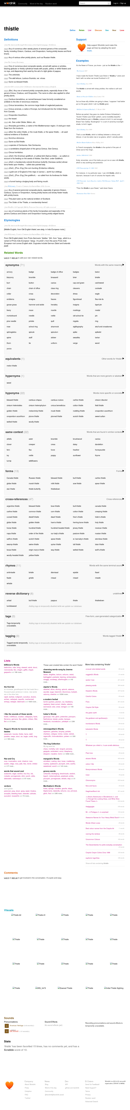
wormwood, (47, 706)
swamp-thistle (12, 544)
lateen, (46, 674)
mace (31, 310)
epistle (75, 572)
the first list (9, 687)
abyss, (70, 788)
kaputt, (46, 776)
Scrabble (9, 1049)
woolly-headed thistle (15, 555)
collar (9, 293)
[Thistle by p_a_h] (65, 914)
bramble (32, 277)
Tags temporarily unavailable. (13, 624)
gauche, (65, 788)
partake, (68, 731)
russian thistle (100, 533)
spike (75, 332)
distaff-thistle (34, 516)
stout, (18, 736)
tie (30, 343)
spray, (23, 791)
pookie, (61, 719)
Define (72, 30)
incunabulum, (57, 721)
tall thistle (76, 544)
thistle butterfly (34, 488)
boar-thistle (55, 506)
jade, (21, 763)
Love (122, 30)
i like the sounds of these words (18, 714)
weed (9, 382)
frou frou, (27, 773)
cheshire (53, 694)
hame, (26, 734)
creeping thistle (101, 511)
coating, (54, 761)
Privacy (88, 1094)
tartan (97, 337)
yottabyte (65, 721)
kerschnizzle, (65, 773)
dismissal (54, 572)
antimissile (11, 572)
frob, (53, 716)
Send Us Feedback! (92, 1084)
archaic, (7, 699)
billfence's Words (11, 664)
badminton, (8, 667)
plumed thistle (56, 416)
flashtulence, (48, 719)
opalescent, (54, 763)
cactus (53, 282)
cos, (69, 791)
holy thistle (99, 522)
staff (30, 337)
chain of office (34, 288)
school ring (33, 326)
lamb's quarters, (49, 701)
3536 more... (64, 694)
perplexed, (65, 776)
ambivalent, (55, 751)
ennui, (61, 751)
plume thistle (34, 416)
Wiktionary (11, 186)
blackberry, (69, 701)
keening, (63, 677)
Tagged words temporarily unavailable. (17, 644)
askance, (71, 689)
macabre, (54, 754)
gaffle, (25, 670)
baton (97, 271)
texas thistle (11, 549)
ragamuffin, (47, 736)
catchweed (99, 282)
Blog (46, 1084)
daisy (75, 444)
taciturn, (59, 674)
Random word (51, 3)
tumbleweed (12, 606)
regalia (75, 321)
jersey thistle (78, 528)
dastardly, (57, 791)
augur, (52, 692)
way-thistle (55, 549)
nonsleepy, (54, 679)
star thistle (11, 488)
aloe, (54, 706)
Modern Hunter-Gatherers (84, 142)
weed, (28, 791)
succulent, (8, 796)
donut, (35, 667)
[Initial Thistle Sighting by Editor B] (113, 987)
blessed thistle (12, 399)
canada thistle (100, 506)
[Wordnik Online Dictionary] (10, 3)
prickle (31, 321)
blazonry (10, 277)
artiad (9, 600)
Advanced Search (91, 1101)
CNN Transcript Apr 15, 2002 (85, 168)
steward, (24, 667)
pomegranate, (16, 776)
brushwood (77, 438)
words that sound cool (14, 771)
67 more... (28, 778)
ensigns (32, 299)
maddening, (70, 761)
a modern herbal (50, 699)
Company (29, 1081)
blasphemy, (68, 751)
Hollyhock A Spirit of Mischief (85, 109)
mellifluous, (13, 716)
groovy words (49, 771)
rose (8, 326)
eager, (14, 773)
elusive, (33, 697)
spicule (31, 332)
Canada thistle (12, 478)
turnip (9, 460)
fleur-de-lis (99, 299)
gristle (31, 577)
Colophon (28, 1091)
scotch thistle (78, 416)
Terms (87, 1091)
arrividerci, (47, 761)
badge (31, 271)
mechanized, (29, 699)
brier (75, 277)
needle (31, 315)
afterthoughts (63, 679)
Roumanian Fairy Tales (83, 193)
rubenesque (16, 778)
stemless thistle (101, 538)
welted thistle (12, 421)
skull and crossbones (103, 326)
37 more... (11, 766)
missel (75, 577)
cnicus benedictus (58, 405)
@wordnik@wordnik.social (54, 1094)
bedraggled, (47, 677)
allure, (53, 689)
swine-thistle (34, 544)
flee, (20, 719)
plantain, (58, 701)
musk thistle (55, 410)
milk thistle (55, 483)
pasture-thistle (78, 533)
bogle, (26, 736)
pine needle (11, 321)
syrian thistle (56, 544)
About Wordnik (30, 1084)
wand (97, 343)
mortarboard (12, 315)
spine (9, 337)
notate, (66, 734)
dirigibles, (52, 674)
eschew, (12, 697)
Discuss (98, 30)
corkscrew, (47, 773)
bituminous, (66, 692)
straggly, (46, 679)
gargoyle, (47, 751)
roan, (31, 761)
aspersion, (47, 731)
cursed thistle (12, 516)
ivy (8, 455)
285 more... (59, 793)
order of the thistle (36, 533)
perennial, (8, 791)
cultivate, (33, 793)
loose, (64, 761)
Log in (6, 257)
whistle (9, 583)
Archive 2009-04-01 (83, 155)
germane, (15, 719)
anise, (58, 706)
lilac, (25, 763)
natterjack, (14, 699)
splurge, (51, 788)
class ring (55, 288)
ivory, (17, 763)
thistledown (55, 488)
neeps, (13, 736)
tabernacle (21, 701)
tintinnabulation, (58, 736)
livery (9, 310)
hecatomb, (47, 721)
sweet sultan (100, 416)
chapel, (31, 670)
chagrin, (20, 670)
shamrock (55, 326)
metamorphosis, (55, 776)
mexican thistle (101, 528)
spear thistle (100, 483)
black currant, (56, 704)
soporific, (21, 699)
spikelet (98, 332)
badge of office (57, 271)
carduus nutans (57, 399)
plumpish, (62, 763)
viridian (34, 763)
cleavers (76, 288)
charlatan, (47, 734)
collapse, (54, 734)
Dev (66, 1081)
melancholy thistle (36, 410)
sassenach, (8, 734)
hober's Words (49, 714)
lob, (32, 773)
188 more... (11, 739)
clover (9, 444)
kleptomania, (48, 791)
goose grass (12, 304)
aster (31, 438)
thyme (97, 455)
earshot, (20, 773)
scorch (54, 766)
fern (8, 449)
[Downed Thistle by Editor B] (65, 987)
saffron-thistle (12, 538)
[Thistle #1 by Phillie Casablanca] (41, 914)
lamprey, (62, 731)
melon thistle (12, 365)
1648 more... (33, 701)
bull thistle (77, 478)
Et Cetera (89, 1081)
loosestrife (16, 796)
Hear (114, 30)
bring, (19, 667)
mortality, (52, 749)
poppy (53, 455)
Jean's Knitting (81, 84)
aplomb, (65, 689)
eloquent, (47, 754)
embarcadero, (72, 677)
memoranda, (9, 670)
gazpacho (7, 672)
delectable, (8, 778)
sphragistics (11, 332)
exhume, (66, 674)
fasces (53, 299)
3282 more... (70, 754)
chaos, (46, 749)
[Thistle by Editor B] (89, 987)
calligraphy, (29, 716)
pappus (54, 600)
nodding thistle (79, 410)
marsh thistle (34, 483)
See (107, 30)
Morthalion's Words (52, 786)
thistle (89, 50)
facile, (35, 716)
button (31, 282)
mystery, (46, 763)
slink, (68, 763)
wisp (69, 778)
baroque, (67, 719)
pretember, (64, 716)
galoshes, (55, 731)
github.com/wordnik (72, 1088)
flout (50, 793)
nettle (53, 315)
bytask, (56, 719)
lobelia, (64, 704)
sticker (53, 337)
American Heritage (17, 1025)
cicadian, (21, 716)
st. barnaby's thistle (80, 538)
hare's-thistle (56, 522)
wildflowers (33, 460)
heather (76, 449)
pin (96, 315)
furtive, (60, 734)
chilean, (31, 719)
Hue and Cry (9, 758)
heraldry (54, 304)
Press (27, 1088)
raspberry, (47, 704)
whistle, (64, 778)
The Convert (80, 71)
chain (9, 288)
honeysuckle (100, 449)
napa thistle (11, 533)
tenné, (29, 763)
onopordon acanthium (104, 410)
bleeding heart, (17, 793)
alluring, (58, 689)
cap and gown (78, 282)
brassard (54, 277)
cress (53, 444)
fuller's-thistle (100, 516)
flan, (15, 670)
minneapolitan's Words (53, 729)
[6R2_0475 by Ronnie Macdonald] (40, 987)
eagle (97, 293)
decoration (55, 293)
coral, (20, 761)
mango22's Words (51, 758)
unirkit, (31, 736)
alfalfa (9, 438)
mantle (53, 310)
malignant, (19, 697)
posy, (14, 791)
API (66, 1084)
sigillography (78, 326)
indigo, (12, 763)
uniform (54, 343)
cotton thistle (78, 405)
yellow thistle (34, 555)
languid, (63, 749)
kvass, (45, 788)
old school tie (78, 315)
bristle (97, 277)
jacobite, (7, 736)
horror (60, 754)
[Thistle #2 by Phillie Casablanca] (16, 914)
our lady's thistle (57, 533)
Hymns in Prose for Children (85, 96)
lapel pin (98, 304)
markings (76, 310)
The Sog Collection (51, 743)
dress (75, 293)
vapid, (6, 697)
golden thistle (12, 410)
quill (52, 321)
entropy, (7, 701)
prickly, (71, 776)
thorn (9, 343)
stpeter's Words (50, 687)
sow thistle (77, 483)
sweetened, (47, 766)
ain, (22, 736)
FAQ (26, 1094)
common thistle (35, 511)
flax (30, 449)
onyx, (6, 761)
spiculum (54, 332)
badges (76, 271)
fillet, (36, 719)
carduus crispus (35, 399)
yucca (9, 348)
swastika (76, 337)
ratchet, (71, 734)
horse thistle (12, 528)
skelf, (31, 734)
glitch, (57, 716)
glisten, (25, 719)
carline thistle (78, 399)
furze (53, 449)
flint (5, 721)
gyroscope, (47, 716)
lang (35, 736)
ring (96, 321)
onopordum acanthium (16, 416)
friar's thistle (78, 516)
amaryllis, (7, 793)
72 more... (26, 796)
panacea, (69, 749)
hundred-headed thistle (60, 528)
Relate (81, 30)
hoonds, (16, 734)
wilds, (33, 776)
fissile (9, 577)
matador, (7, 776)
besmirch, (58, 692)
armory (9, 271)
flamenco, (8, 719)
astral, (30, 667)
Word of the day (36, 3)
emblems (10, 299)
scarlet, (7, 763)
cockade (98, 288)
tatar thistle (99, 544)
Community (22, 3)
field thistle (99, 405)
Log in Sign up (119, 3)
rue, (63, 701)
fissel (97, 572)
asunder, (46, 692)
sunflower (77, 455)
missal (53, 577)
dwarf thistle (56, 516)
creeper (32, 444)
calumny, (46, 694)
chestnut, (25, 761)
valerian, (70, 704)
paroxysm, (72, 716)
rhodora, (33, 791)
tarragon (64, 706)
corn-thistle (55, 511)
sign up (15, 257)
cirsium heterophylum (37, 405)
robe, (15, 667)
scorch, (28, 776)
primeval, (74, 791)
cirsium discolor (101, 399)
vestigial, (13, 701)
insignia (76, 304)
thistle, (6, 716)
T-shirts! (27, 1098)
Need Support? (90, 1088)
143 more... (64, 766)
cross (31, 293)
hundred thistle (35, 528)
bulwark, (74, 692)
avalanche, (8, 773)
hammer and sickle (36, 304)
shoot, (18, 791)
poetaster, (56, 677)
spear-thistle (56, 538)
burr (8, 282)
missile (98, 577)
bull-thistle (77, 506)
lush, (58, 749)
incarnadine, (13, 761)
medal (97, 310)
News (47, 1081)
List (89, 30)
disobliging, (55, 773)
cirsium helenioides (14, 405)
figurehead (77, 299)
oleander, (26, 793)
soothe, (73, 763)
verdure (7, 786)
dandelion (99, 444)
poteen (67, 736)
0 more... (13, 721)
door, (60, 761)
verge (75, 343)
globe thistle (11, 483)
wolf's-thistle (100, 549)
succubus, (27, 697)
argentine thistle (13, 506)
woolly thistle (34, 421)
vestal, (71, 674)
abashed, (47, 689)
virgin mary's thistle (36, 549)
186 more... (19, 672)
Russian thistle (34, 478)
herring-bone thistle (81, 522)
